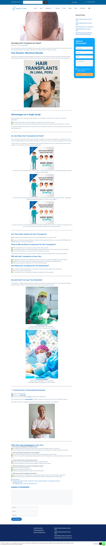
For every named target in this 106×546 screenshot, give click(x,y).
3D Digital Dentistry (39, 530)
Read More (96, 543)
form (30, 396)
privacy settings (81, 70)
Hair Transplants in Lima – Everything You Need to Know (25, 483)
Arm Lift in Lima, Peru (17, 482)
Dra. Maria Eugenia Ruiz (42, 379)
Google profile (29, 399)
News (70, 8)
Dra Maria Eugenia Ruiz (42, 480)
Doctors (58, 8)
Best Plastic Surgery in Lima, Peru (84, 26)
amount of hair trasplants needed (20, 480)
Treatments (48, 8)
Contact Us (83, 8)
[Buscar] (45, 2)
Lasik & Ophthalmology (39, 532)
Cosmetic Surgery (38, 528)
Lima (41, 8)
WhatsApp (23, 395)
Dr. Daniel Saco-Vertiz (42, 324)
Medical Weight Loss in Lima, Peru (63, 537)
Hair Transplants (26, 445)
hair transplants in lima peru (54, 480)
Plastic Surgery (16, 479)
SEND (84, 74)
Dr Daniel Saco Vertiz (32, 480)
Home (35, 8)
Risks (75, 8)
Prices (64, 8)
